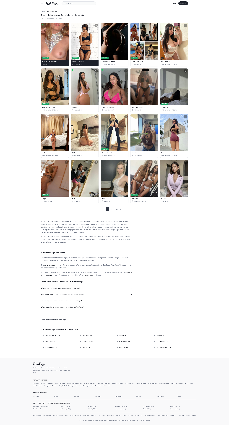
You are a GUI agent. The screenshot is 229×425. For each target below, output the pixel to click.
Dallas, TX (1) (147, 409)
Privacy (130, 415)
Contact (118, 415)
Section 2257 (139, 415)
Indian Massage (48, 383)
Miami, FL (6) (92, 406)
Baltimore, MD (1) (65, 409)
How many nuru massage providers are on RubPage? (61, 301)
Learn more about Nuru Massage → (54, 319)
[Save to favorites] (66, 25)
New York (36, 396)
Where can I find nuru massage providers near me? (60, 288)
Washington (160, 396)
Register (183, 3)
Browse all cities (58, 415)
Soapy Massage (60, 383)
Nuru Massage (37, 386)
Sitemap (172, 415)
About (66, 415)
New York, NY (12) (65, 406)
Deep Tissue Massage (103, 383)
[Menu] (42, 3)
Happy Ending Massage (178, 383)
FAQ (99, 415)
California (77, 396)
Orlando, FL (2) (175, 406)
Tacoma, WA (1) (175, 409)
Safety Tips (110, 415)
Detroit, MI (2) (37, 409)
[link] (55, 64)
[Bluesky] (180, 415)
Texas (179, 396)
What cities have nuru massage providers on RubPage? (62, 307)
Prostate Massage (117, 383)
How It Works (74, 415)
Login (174, 3)
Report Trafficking (150, 415)
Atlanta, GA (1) (92, 409)
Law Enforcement (163, 415)
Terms (124, 415)
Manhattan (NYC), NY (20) (41, 406)
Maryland (118, 396)
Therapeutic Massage (50, 386)
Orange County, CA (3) (122, 406)
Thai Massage (37, 383)
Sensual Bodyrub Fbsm (74, 383)
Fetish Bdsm (106, 386)
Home (43, 11)
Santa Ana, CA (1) (120, 409)
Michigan (98, 396)
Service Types (84, 415)
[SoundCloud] (183, 415)
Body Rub (190, 383)
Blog (103, 415)
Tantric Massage (96, 386)
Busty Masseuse (164, 383)
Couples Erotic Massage (66, 386)
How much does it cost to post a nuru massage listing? (62, 294)
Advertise (93, 415)
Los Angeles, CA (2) (148, 406)
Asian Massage (152, 383)
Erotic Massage (129, 383)
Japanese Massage (89, 383)
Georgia (138, 396)
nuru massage (49, 265)
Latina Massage (141, 383)
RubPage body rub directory (42, 415)
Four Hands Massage (82, 386)
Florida (56, 396)
